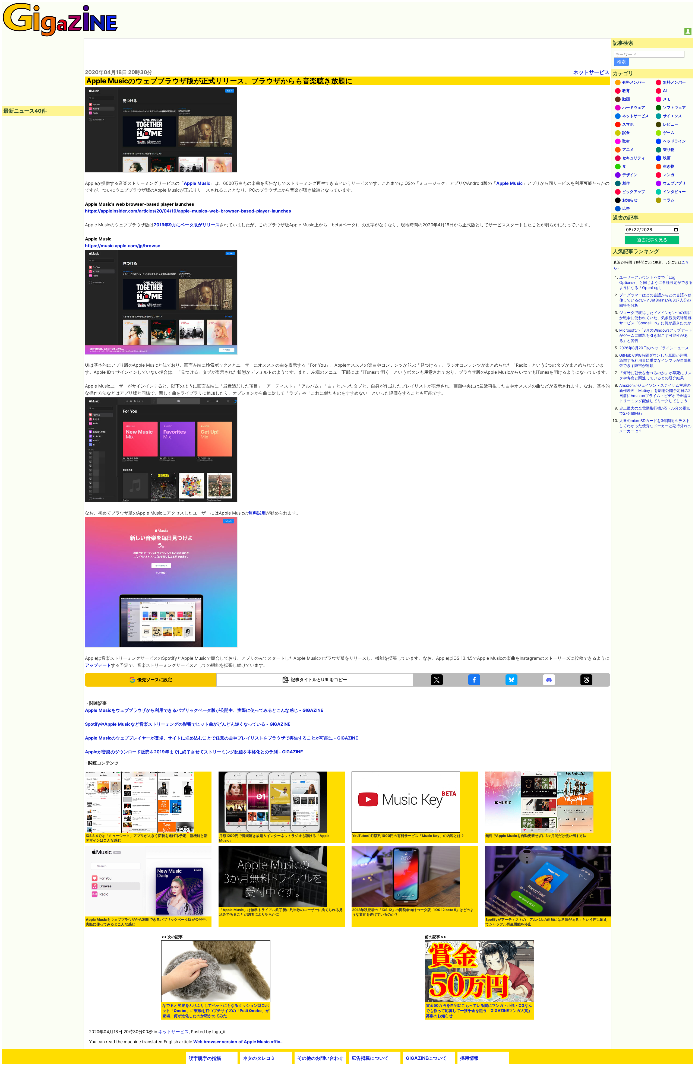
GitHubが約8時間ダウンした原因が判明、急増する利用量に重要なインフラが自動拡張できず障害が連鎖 (655, 360)
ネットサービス (591, 72)
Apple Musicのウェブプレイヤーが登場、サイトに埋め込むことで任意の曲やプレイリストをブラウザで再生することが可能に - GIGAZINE (221, 738)
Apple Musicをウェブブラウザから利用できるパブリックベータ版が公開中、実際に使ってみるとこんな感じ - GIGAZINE (204, 710)
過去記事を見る (652, 239)
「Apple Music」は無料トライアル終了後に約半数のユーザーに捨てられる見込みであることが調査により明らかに (281, 912)
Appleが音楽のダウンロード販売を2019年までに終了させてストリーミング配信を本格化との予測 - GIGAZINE (194, 751)
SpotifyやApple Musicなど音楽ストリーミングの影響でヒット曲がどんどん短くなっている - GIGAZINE (187, 724)
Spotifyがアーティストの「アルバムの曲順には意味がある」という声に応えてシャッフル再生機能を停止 (546, 922)
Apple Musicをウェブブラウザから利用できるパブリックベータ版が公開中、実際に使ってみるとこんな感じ (147, 922)
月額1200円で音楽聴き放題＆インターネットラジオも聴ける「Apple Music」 (274, 838)
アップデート (98, 665)
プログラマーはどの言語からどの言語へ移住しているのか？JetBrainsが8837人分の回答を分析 (655, 300)
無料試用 (257, 513)
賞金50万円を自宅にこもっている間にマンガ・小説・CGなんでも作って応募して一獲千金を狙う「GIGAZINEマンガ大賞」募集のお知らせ (479, 1010)
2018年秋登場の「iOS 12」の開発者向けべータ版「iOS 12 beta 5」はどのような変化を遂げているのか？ (413, 912)
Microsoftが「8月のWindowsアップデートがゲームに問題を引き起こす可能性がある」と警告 (655, 335)
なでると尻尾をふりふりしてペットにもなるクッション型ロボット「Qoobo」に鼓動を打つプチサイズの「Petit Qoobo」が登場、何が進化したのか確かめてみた (215, 1010)
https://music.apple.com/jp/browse (122, 245)
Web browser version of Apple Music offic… (238, 1041)
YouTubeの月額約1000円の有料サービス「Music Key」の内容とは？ (408, 836)
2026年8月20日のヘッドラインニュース (654, 347)
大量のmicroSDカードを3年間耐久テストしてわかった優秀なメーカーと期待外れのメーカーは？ (655, 425)
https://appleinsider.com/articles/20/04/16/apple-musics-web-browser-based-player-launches (188, 211)
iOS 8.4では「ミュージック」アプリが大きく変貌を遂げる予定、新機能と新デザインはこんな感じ (146, 838)
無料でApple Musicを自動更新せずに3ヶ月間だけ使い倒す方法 (535, 836)
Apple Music (197, 183)
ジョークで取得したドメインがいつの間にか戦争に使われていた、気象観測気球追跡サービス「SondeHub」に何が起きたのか (655, 317)
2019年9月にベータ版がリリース (187, 224)
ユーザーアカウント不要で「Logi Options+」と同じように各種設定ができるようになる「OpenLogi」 (656, 282)
